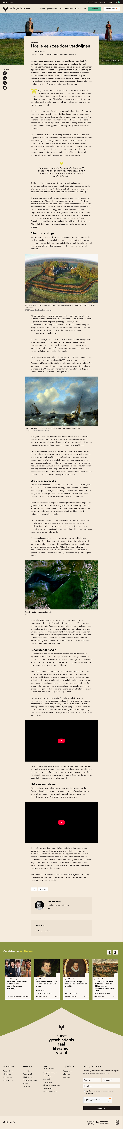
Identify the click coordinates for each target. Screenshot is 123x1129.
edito (112, 979)
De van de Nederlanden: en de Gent (51, 986)
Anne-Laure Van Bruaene (48, 993)
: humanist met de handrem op (80, 982)
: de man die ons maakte (22, 983)
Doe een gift (111, 9)
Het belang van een (107, 982)
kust (34, 889)
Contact (94, 2)
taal (61, 1043)
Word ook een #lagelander (8, 1072)
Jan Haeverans (40, 51)
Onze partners (8, 1080)
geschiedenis (61, 1039)
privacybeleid (89, 1093)
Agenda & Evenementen (48, 1080)
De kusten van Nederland (67, 54)
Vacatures (26, 1086)
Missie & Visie (27, 1077)
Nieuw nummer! (8, 2)
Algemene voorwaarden (51, 1085)
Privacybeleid (47, 1088)
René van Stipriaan (17, 993)
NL (82, 2)
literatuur (61, 1048)
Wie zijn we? (27, 1074)
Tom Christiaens (104, 993)
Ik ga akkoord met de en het (99, 1092)
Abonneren (95, 9)
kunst (61, 1035)
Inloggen (110, 2)
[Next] (115, 952)
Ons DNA (26, 1071)
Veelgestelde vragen (50, 1073)
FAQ (88, 2)
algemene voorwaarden (103, 1091)
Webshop (102, 2)
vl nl (61, 1052)
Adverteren (67, 1077)
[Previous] (109, 952)
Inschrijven (101, 1108)
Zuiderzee (43, 889)
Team (30, 1080)
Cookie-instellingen (50, 1091)
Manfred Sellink (74, 993)
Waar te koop (67, 1071)
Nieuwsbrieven (48, 1076)
